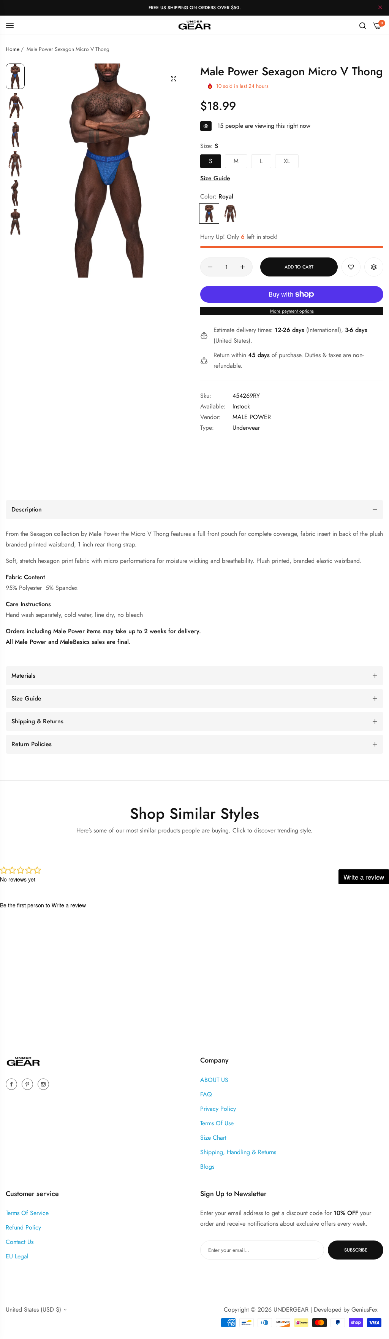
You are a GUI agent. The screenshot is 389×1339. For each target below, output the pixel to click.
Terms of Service (27, 1213)
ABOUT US (214, 1079)
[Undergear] (194, 25)
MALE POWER (251, 417)
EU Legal (17, 1256)
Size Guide (215, 178)
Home (12, 49)
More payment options (292, 311)
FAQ (206, 1094)
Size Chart (213, 1137)
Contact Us (19, 1241)
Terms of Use (217, 1123)
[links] (12, 1084)
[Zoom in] (173, 78)
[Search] (362, 25)
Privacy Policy (218, 1108)
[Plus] (242, 267)
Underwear (246, 427)
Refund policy (23, 1227)
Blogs (207, 1166)
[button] (351, 266)
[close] (380, 8)
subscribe (355, 1250)
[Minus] (210, 267)
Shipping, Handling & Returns (238, 1152)
